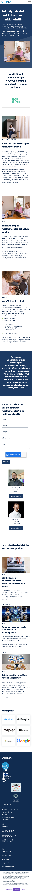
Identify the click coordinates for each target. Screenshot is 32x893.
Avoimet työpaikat (7, 812)
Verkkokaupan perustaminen (10, 809)
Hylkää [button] (24, 889)
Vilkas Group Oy (6, 804)
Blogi (3, 807)
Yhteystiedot (5, 819)
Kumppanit (5, 814)
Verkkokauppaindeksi (8, 817)
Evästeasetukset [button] (8, 889)
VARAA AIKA (15, 496)
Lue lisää (5, 604)
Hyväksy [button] (17, 889)
